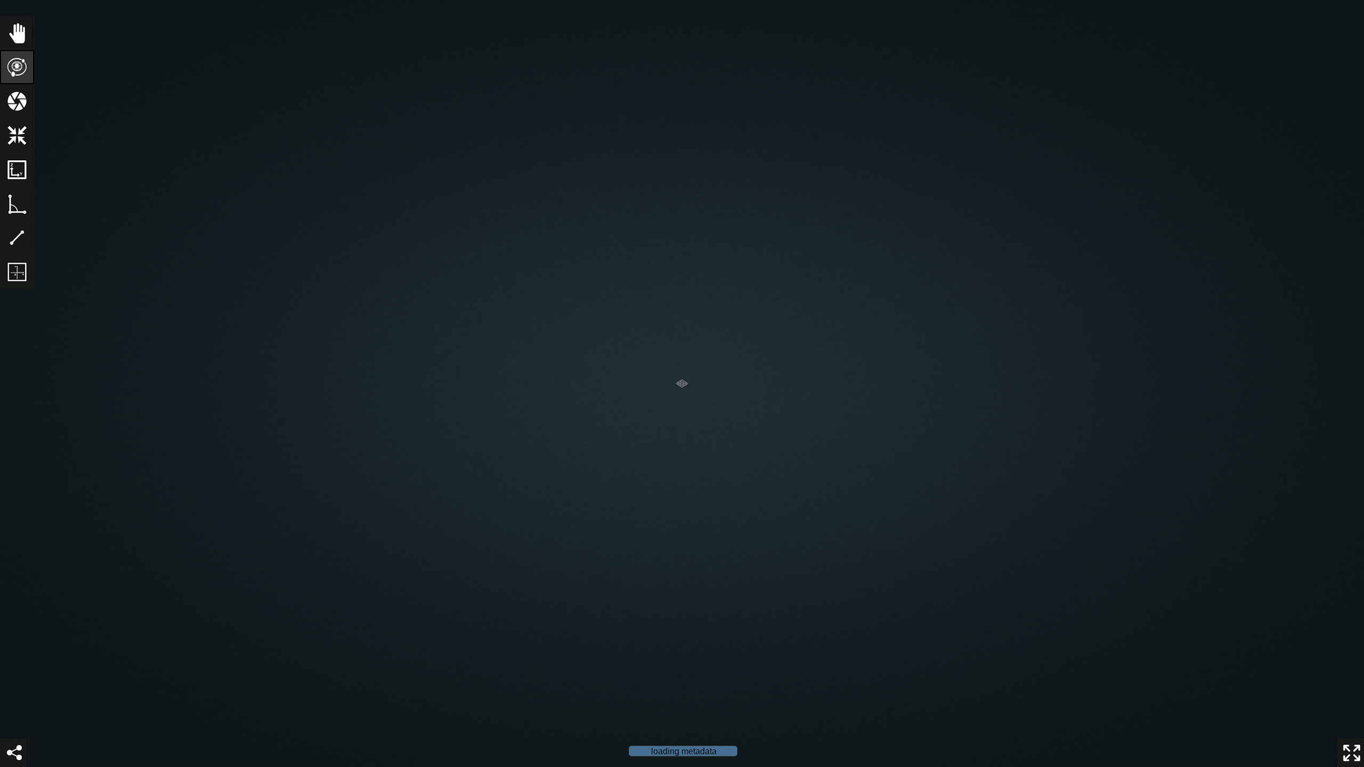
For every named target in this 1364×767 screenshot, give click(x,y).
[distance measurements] (17, 238)
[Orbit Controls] (17, 67)
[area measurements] (17, 272)
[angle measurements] (17, 203)
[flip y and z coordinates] (17, 169)
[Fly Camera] (17, 101)
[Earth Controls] (17, 33)
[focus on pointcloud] (17, 135)
